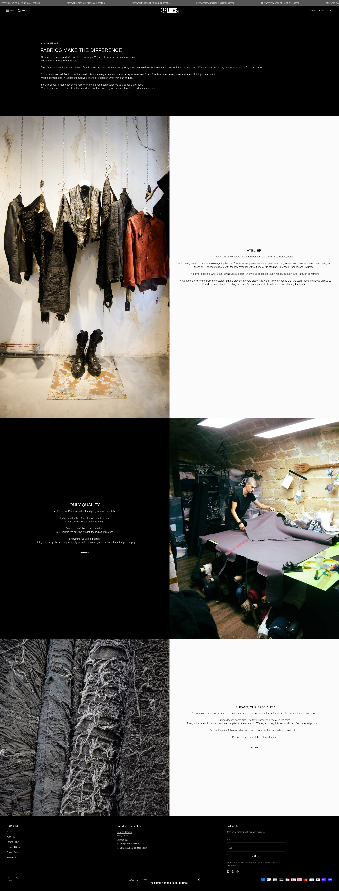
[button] (23, 10)
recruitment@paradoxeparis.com (132, 848)
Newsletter (11, 857)
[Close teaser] (198, 879)
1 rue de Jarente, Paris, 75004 (124, 834)
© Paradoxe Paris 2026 (138, 880)
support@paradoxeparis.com (130, 843)
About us (11, 837)
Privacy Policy (13, 852)
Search (10, 831)
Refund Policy (13, 842)
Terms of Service (14, 847)
